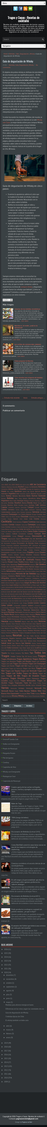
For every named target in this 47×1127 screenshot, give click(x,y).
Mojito (9, 619)
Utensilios (21, 685)
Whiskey (15, 696)
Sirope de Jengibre (30, 645)
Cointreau (32, 522)
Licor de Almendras (15, 589)
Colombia (4, 525)
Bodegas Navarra (29, 501)
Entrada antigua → (38, 398)
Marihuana (18, 612)
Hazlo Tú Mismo (27, 569)
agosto (8, 990)
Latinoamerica (9, 587)
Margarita (4, 612)
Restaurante (41, 638)
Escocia (24, 552)
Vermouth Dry (40, 688)
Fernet (18, 557)
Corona (7, 527)
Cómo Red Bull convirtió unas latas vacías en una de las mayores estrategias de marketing (28, 847)
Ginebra (42, 564)
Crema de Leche (24, 529)
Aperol (24, 491)
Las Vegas (43, 585)
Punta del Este (41, 633)
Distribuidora (24, 545)
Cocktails (6, 521)
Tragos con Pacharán (15, 668)
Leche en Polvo (37, 587)
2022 (6, 965)
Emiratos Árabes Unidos (24, 550)
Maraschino (35, 610)
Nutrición (29, 624)
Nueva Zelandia (6, 624)
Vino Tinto (30, 693)
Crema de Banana (22, 527)
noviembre (10, 979)
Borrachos (4, 503)
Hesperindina (20, 571)
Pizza (44, 628)
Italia (14, 580)
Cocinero (43, 519)
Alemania (34, 487)
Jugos (11, 585)
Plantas (9, 630)
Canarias (43, 507)
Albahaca (9, 487)
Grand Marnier (29, 567)
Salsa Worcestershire (39, 641)
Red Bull (26, 636)
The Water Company (14, 653)
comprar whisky (26, 287)
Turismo (4, 685)
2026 (27, 485)
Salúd (9, 643)
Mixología (43, 617)
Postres (3, 633)
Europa (43, 555)
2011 (6, 1074)
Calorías (17, 507)
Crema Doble (33, 531)
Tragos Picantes (14, 681)
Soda (9, 648)
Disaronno (9, 545)
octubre (9, 983)
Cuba (2, 534)
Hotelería (11, 576)
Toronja (30, 656)
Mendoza (32, 614)
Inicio (25, 398)
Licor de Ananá (26, 589)
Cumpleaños (22, 534)
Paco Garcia (10, 626)
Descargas (25, 539)
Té (28, 650)
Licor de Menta (37, 598)
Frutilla (21, 562)
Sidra (22, 645)
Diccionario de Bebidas (25, 543)
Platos (20, 630)
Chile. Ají (8, 517)
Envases (19, 552)
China (13, 517)
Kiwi (28, 585)
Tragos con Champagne (37, 663)
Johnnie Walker (9, 583)
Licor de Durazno (25, 594)
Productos (15, 633)
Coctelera (19, 522)
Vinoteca (37, 693)
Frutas (16, 562)
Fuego (44, 562)
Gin (37, 564)
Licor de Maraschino (15, 598)
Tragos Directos (17, 678)
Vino (39, 690)
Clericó (15, 519)
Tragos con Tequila (12, 671)
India (44, 576)
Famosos (12, 557)
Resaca (29, 638)
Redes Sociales (34, 636)
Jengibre (43, 580)
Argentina (12, 493)
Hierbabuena (5, 574)
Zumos (42, 696)
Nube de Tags (16, 804)
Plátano (14, 630)
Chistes (18, 517)
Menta (38, 614)
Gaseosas (13, 564)
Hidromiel (28, 571)
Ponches (37, 630)
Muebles (26, 619)
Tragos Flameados (32, 678)
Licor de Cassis (22, 592)
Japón (39, 580)
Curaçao (30, 534)
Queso (3, 636)
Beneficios (32, 498)
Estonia (10, 555)
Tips (31, 652)
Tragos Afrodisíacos (8, 659)
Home (6, 54)
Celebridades (6, 512)
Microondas (23, 617)
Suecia (44, 648)
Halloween (17, 569)
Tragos (42, 656)
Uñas (9, 685)
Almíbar (10, 489)
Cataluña (32, 510)
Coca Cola (28, 519)
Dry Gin (10, 548)
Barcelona (22, 496)
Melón (27, 614)
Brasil (35, 503)
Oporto (38, 624)
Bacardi (33, 494)
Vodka (43, 693)
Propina (21, 633)
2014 (2, 485)
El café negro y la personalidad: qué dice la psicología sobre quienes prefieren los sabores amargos (27, 882)
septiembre (10, 987)
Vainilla (28, 685)
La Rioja (33, 585)
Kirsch (25, 585)
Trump (44, 683)
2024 (24, 485)
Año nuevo (10, 491)
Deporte (18, 539)
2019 (6, 1043)
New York (30, 621)
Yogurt (26, 696)
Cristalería (42, 531)
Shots (18, 645)
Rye (17, 641)
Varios (5, 688)
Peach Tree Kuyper (30, 626)
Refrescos (43, 636)
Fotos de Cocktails (25, 559)
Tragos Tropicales (15, 683)
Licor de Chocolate (34, 592)
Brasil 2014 (42, 503)
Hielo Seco (43, 571)
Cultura (14, 534)
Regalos (12, 638)
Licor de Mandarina (22, 596)
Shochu (14, 645)
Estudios (29, 555)
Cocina (36, 519)
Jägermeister (28, 580)
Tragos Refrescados (28, 681)
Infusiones (13, 578)
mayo (8, 1002)
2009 (6, 1082)
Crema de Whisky (21, 531)
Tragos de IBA (13, 675)
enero (8, 1037)
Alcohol (21, 487)
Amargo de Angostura (33, 489)
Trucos (34, 683)
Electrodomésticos (7, 550)
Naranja (4, 621)
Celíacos (13, 512)
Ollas (34, 624)
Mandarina (42, 608)
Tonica (18, 656)
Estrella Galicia (19, 555)
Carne (17, 510)
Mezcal (9, 617)
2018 (17, 485)
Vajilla (33, 685)
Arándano (4, 494)
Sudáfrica (38, 648)
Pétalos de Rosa (9, 628)
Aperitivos (18, 491)
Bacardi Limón (41, 494)
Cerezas (22, 512)
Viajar (16, 691)
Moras (22, 619)
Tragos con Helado (33, 666)
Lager (37, 585)
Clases (9, 519)
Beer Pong (18, 498)
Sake (21, 641)
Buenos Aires (12, 505)
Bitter (39, 498)
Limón (9, 605)
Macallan (12, 608)
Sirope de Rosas (41, 645)
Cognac (25, 522)
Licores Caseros (40, 603)
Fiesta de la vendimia (39, 557)
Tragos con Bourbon (8, 661)
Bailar (3, 496)
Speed (28, 648)
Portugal (43, 630)
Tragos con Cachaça (38, 661)
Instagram (28, 578)
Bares (29, 496)
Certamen (28, 512)
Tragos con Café (7, 664)
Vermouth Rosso (7, 691)
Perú (44, 626)
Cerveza (35, 512)
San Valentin (26, 643)
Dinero (3, 545)
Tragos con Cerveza (20, 663)
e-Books (37, 548)
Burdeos (21, 505)
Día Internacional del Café (26, 541)
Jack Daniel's (20, 580)
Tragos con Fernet (7, 666)
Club (21, 519)
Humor (23, 576)
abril (7, 1026)
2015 (6, 485)
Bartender (42, 496)
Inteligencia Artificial (39, 578)
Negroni (24, 621)
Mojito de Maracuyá (10, 748)
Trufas (39, 683)
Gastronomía (23, 564)
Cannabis (11, 510)
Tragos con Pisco (29, 668)
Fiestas (3, 560)
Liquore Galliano (27, 605)
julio (7, 994)
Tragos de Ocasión (30, 675)
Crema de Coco (14, 529)
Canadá (37, 507)
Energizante (5, 552)
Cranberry (13, 527)
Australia (22, 494)
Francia (38, 560)
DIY (30, 545)
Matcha (17, 614)
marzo (8, 1030)
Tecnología (34, 650)
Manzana (11, 610)
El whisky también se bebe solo (17, 1020)
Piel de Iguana (8, 758)
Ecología (43, 548)
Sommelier (15, 648)
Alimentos (42, 487)
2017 (13, 485)
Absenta (3, 487)
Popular (6, 706)
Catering (38, 510)
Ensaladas (13, 552)
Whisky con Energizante (11, 772)
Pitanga (34, 628)
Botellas (11, 503)
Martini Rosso (9, 614)
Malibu (36, 608)
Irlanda (10, 580)
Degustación (24, 54)
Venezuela (14, 688)
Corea (3, 527)
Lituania (37, 605)
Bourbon (18, 503)
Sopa (20, 648)
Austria (28, 494)
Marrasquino (32, 612)
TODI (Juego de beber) (19, 818)
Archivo (29, 706)
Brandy (30, 503)
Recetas (17, 635)
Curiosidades (6, 536)
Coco (14, 522)
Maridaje (11, 612)
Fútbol (8, 564)
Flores (13, 560)
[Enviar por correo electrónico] (4, 300)
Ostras (44, 624)
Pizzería (3, 630)
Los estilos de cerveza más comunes (27, 344)
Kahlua (16, 585)
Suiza (3, 650)
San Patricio (16, 643)
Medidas (22, 614)
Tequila (4, 653)
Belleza (25, 498)
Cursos (14, 536)
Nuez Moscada (16, 624)
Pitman (39, 628)
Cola (37, 522)
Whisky (32, 54)
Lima (3, 605)
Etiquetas (36, 555)
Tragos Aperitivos (24, 659)
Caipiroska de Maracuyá (11, 781)
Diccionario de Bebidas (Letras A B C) (25, 896)
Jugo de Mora (5, 585)
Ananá (3, 491)
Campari (31, 507)
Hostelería (4, 576)
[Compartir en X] (9, 300)
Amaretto (22, 489)
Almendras (4, 489)
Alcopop (26, 487)
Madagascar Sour (9, 776)
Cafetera (43, 505)
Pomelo (30, 630)
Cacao (26, 505)
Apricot (32, 491)
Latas (3, 587)
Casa (22, 510)
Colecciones (42, 522)
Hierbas (13, 574)
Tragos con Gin (21, 666)
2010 (6, 1078)
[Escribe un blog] (6, 300)
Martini (38, 612)
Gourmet (12, 567)
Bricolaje (4, 505)
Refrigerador (4, 638)
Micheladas (15, 617)
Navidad (18, 621)
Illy (41, 576)
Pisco (29, 628)
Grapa (37, 567)
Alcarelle (14, 487)
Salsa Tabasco (28, 641)
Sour (24, 648)
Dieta (36, 543)
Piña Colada (23, 628)
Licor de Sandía (13, 601)
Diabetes (13, 543)
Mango (3, 610)
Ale (30, 487)
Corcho (38, 525)
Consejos (32, 524)
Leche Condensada (26, 587)
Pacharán (4, 626)
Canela (4, 509)
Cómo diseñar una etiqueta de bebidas (28, 378)
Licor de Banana (36, 589)
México (3, 617)
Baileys (8, 496)
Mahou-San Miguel (27, 608)
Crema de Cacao (34, 527)
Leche (16, 587)
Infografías (5, 578)
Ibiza (33, 576)
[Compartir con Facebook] (11, 300)
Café (37, 505)
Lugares (43, 605)
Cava (44, 510)
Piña (16, 628)
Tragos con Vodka (13, 673)
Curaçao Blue (40, 533)
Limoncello (17, 605)
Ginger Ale (5, 567)
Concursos (24, 525)
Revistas (4, 641)
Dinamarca (42, 543)
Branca (24, 503)
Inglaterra (21, 578)
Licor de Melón (26, 598)
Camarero (24, 507)
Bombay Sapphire (40, 501)
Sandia (34, 643)
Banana (15, 496)
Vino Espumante (13, 693)
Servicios (3, 645)
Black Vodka (13, 501)
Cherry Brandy (26, 514)
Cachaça (31, 505)
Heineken (36, 569)
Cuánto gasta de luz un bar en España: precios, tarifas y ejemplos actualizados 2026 (26, 789)
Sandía (39, 643)
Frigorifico (4, 562)
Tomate (13, 656)
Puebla (34, 633)
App (28, 491)
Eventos (5, 557)
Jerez (3, 583)
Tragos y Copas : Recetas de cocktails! (23, 19)
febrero (8, 1033)
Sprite (32, 648)
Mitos (37, 617)
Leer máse (24, 321)
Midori (29, 617)
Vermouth (29, 688)
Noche (36, 621)
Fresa (44, 560)
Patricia (22, 626)
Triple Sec (28, 683)
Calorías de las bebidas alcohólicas (27, 309)
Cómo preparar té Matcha (23, 361)
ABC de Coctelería (38, 484)
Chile (3, 517)
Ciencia (44, 517)
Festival (29, 557)
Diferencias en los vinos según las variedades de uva (24, 1009)
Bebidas (12, 54)
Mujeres (32, 619)
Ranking (9, 636)
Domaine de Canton (39, 545)
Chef (19, 514)
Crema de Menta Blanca (38, 529)
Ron (9, 640)
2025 (6, 953)
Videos (34, 690)
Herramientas (11, 571)
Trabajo (35, 656)
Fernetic (23, 557)
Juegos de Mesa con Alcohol (35, 583)
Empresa (36, 550)
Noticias (42, 621)
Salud (3, 643)
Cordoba (43, 525)
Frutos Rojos (28, 562)
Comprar (18, 525)
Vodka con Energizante (11, 744)
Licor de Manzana (34, 596)
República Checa (21, 638)
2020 (6, 972)
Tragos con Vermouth (28, 671)
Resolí (34, 638)
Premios (8, 633)
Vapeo (44, 685)
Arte (17, 494)
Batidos (3, 498)
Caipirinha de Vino (9, 767)
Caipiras (4, 507)
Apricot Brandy (40, 491)
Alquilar (16, 489)
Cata (17, 54)
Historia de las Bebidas (26, 573)
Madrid (18, 608)
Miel (34, 617)
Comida (11, 525)
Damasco (27, 536)
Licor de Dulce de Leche (11, 594)
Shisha (9, 645)
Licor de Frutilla (36, 594)
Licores (30, 603)
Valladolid (39, 685)
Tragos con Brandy (23, 661)
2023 (20, 485)
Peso (2, 628)
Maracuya (26, 610)
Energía (43, 550)
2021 (6, 969)
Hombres (43, 574)
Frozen (10, 562)
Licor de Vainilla (24, 601)
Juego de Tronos (19, 583)
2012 (6, 1070)
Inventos (4, 580)
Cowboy (6, 762)
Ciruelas (3, 519)
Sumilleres (8, 650)
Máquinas (19, 610)
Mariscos (25, 612)
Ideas (37, 576)
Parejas (17, 626)
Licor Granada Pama (36, 601)
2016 (10, 485)
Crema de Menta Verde (8, 531)
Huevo (18, 576)
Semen (44, 643)
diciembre (9, 975)
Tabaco (26, 650)
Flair (9, 560)
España (30, 552)
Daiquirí (20, 536)
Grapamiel (43, 567)
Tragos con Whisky (30, 673)
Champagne (12, 514)
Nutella (23, 624)
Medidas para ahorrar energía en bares (19, 1005)
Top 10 (24, 656)
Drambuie (4, 548)
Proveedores (27, 633)
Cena (18, 512)
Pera (40, 626)
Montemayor (15, 619)
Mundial (37, 619)
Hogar (38, 574)
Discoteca (16, 545)
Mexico (43, 614)
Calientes (11, 507)
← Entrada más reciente (11, 398)
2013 (6, 1066)
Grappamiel (9, 569)
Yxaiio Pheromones (34, 696)
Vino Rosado (22, 693)
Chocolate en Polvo (35, 517)
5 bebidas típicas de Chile (14, 1016)
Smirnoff (3, 648)
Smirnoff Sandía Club (10, 739)
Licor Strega (23, 603)
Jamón (34, 580)
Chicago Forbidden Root (39, 514)
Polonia (25, 630)
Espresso (36, 552)
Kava (20, 585)
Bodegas (20, 501)
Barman (34, 496)
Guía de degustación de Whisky (18, 61)
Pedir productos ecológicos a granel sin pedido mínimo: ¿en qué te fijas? (26, 910)
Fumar (3, 564)
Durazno (31, 548)
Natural (11, 621)
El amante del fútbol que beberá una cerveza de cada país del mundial (28, 927)
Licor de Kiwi (11, 596)
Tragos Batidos (39, 659)
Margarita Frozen (9, 753)
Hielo (37, 571)
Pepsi (37, 626)
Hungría (29, 576)
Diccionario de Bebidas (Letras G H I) (25, 832)
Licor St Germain (13, 603)
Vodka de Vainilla (6, 696)
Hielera (33, 571)
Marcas (43, 610)
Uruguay (14, 685)
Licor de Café (11, 592)
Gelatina (32, 564)
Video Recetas (24, 691)
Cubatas (8, 534)
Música (43, 619)
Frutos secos (38, 562)
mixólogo (4, 619)
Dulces (25, 548)
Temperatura (42, 650)
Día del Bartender (36, 539)
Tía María (25, 653)
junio (8, 998)
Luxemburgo (5, 608)
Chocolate (24, 516)
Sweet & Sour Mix (17, 650)
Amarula (43, 489)
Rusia (14, 641)
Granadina (20, 567)
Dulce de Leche (18, 548)
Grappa (3, 569)
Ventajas (21, 688)
